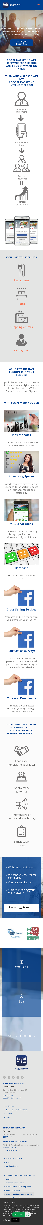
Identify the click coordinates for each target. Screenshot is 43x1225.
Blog (7, 1162)
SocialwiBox (10, 1106)
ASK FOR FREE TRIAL (21, 1036)
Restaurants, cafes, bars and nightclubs (20, 1175)
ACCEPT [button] (15, 1220)
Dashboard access (12, 1166)
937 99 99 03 (8, 1095)
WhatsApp (18, 1214)
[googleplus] (9, 1077)
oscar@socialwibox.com (12, 1098)
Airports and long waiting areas (19, 1194)
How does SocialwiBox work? (16, 1110)
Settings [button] (6, 1220)
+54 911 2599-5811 (10, 1148)
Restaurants (21, 280)
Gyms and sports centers (15, 1183)
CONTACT (21, 967)
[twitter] (18, 1077)
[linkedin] (13, 1077)
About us (9, 1114)
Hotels (21, 303)
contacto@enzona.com (11, 1150)
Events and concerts (13, 1198)
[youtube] (22, 1077)
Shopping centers (21, 327)
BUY (21, 1001)
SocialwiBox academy (14, 1158)
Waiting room (21, 350)
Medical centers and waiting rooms (19, 1186)
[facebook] (4, 1077)
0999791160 (7, 1137)
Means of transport (13, 1190)
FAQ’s (8, 1117)
